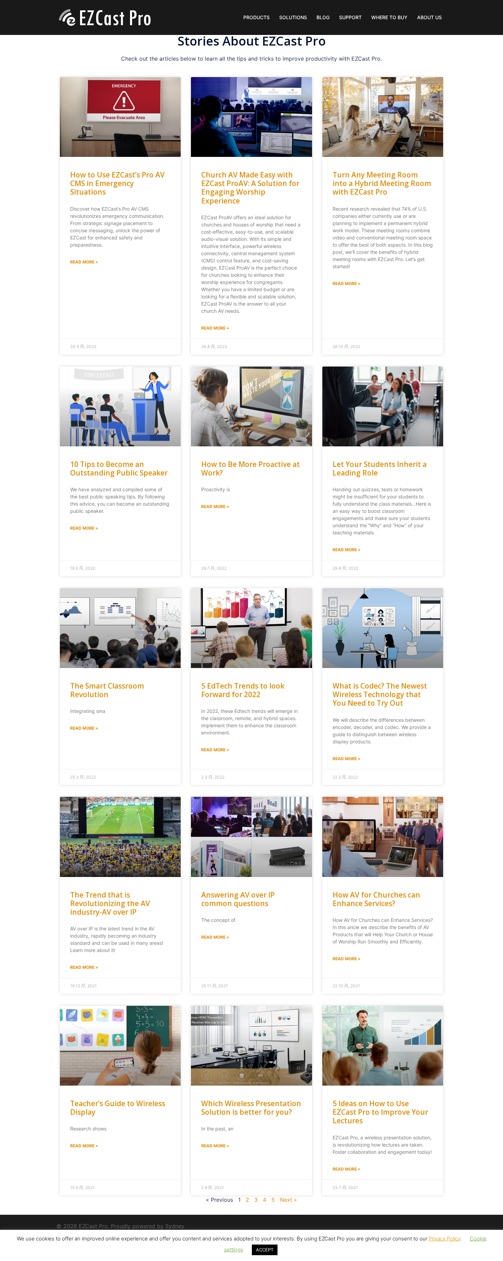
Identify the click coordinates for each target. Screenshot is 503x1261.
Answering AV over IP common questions (238, 899)
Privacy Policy (444, 1238)
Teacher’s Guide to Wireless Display (117, 1108)
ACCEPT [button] (264, 1249)
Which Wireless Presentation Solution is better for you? (251, 1108)
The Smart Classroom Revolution (107, 690)
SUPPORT (350, 17)
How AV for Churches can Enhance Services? (376, 899)
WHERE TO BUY (389, 17)
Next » (288, 1199)
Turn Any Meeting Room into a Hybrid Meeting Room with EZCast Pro (382, 183)
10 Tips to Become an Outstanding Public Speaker (119, 468)
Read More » (84, 261)
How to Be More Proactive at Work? (250, 468)
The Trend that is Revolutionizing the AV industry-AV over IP (110, 903)
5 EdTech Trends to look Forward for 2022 (242, 690)
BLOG (323, 17)
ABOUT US (429, 17)
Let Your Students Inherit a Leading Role (380, 468)
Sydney (174, 1226)
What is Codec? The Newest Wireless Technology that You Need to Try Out (380, 694)
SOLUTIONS (293, 17)
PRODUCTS (256, 17)
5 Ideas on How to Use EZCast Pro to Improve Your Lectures (380, 1112)
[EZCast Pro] (104, 16)
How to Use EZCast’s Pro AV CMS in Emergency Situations (117, 183)
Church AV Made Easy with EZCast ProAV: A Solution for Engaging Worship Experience (250, 188)
